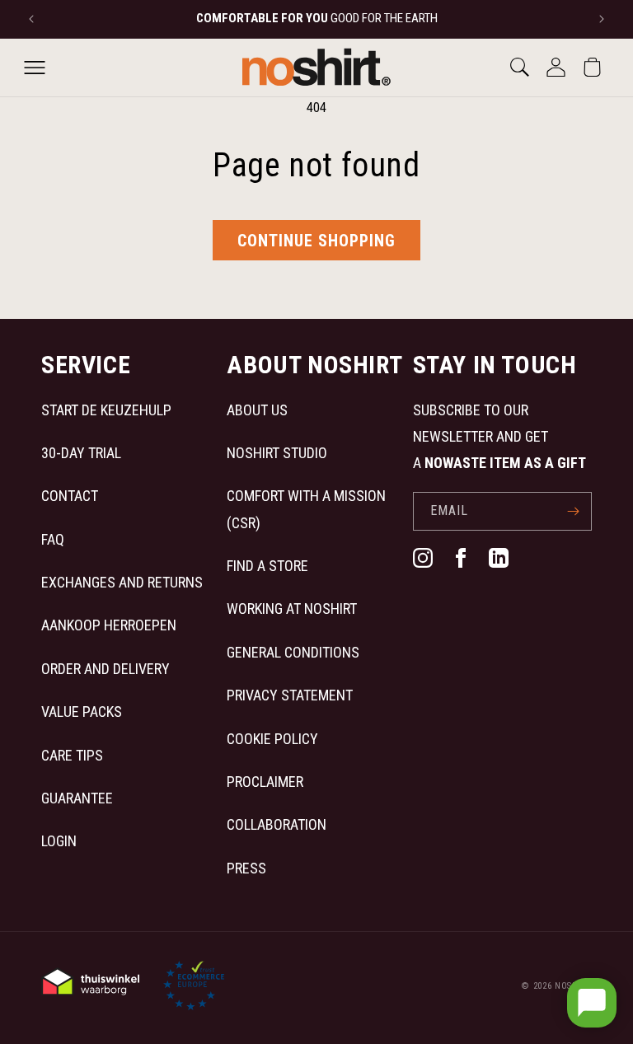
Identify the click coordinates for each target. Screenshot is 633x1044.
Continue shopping (316, 240)
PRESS (246, 868)
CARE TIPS (72, 755)
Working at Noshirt (292, 608)
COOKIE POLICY (272, 738)
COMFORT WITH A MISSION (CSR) (306, 509)
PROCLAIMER (265, 781)
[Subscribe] (573, 511)
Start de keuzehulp (106, 410)
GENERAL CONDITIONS (293, 652)
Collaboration (276, 824)
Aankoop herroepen (108, 625)
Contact (69, 495)
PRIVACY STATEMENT (290, 695)
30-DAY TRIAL (81, 452)
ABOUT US (257, 410)
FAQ (52, 539)
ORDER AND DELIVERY (105, 668)
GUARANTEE (77, 798)
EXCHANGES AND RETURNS (122, 582)
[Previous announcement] (31, 19)
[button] (34, 67)
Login (59, 841)
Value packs (81, 711)
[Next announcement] (601, 19)
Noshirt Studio (277, 452)
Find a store (267, 565)
